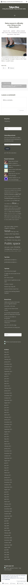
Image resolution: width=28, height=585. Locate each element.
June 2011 (6, 465)
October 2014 (7, 369)
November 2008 (8, 540)
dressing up (12, 228)
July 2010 (6, 492)
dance (9, 192)
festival (11, 194)
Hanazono (10, 196)
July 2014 (6, 376)
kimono (18, 198)
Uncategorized (8, 249)
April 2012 (6, 441)
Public (5, 209)
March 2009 (7, 530)
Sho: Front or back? (8, 277)
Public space (12, 243)
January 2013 (7, 419)
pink (17, 208)
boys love (8, 190)
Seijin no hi (6, 211)
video (16, 217)
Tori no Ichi (6, 217)
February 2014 (7, 388)
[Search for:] (13, 128)
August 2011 (7, 460)
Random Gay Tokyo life (9, 286)
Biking (11, 226)
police (19, 208)
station (14, 213)
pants (15, 208)
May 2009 (6, 525)
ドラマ (19, 251)
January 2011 (7, 477)
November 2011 (8, 453)
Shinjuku (18, 211)
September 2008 (8, 545)
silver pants (7, 247)
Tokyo (19, 216)
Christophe (19, 190)
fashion (6, 194)
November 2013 (8, 395)
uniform (13, 217)
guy (15, 231)
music (18, 203)
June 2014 (6, 378)
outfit (12, 208)
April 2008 (6, 557)
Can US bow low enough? (10, 271)
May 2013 (6, 410)
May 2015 (6, 352)
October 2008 (7, 542)
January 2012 (7, 448)
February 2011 (7, 475)
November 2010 (8, 482)
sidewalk (9, 213)
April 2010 (6, 499)
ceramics (12, 190)
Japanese (15, 198)
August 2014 (7, 374)
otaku (9, 208)
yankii (10, 219)
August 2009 (7, 518)
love (15, 200)
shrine (5, 213)
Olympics (6, 208)
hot (19, 196)
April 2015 (6, 354)
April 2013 (6, 412)
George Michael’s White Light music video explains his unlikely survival (12, 86)
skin (12, 213)
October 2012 (7, 427)
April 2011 (6, 470)
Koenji (5, 200)
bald (5, 226)
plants (19, 240)
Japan (11, 198)
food (14, 194)
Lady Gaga (12, 200)
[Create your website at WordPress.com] (14, 1)
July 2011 (6, 463)
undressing (15, 249)
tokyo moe (11, 161)
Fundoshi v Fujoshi (8, 284)
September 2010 (8, 487)
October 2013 (7, 398)
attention (16, 188)
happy (13, 196)
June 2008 (6, 552)
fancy (19, 31)
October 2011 (7, 455)
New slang (14, 240)
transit (11, 247)
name (13, 206)
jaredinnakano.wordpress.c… (11, 259)
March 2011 (7, 472)
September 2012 (8, 429)
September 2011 (8, 458)
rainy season (10, 34)
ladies (8, 200)
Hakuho (5, 196)
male (18, 200)
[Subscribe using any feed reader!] (4, 343)
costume (6, 192)
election (12, 192)
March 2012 (7, 443)
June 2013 (6, 407)
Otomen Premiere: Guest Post (11, 289)
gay (17, 194)
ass (13, 188)
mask (5, 203)
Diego (9, 165)
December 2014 (8, 364)
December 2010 (8, 480)
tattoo (15, 216)
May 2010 (6, 496)
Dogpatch (6, 228)
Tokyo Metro (16, 34)
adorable (6, 188)
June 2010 (6, 494)
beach (19, 188)
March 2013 (7, 414)
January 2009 (7, 535)
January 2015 (7, 361)
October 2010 (7, 484)
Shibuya (13, 211)
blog (5, 190)
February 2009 (7, 533)
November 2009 (8, 511)
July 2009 (6, 521)
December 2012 (8, 422)
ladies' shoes (5, 32)
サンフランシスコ (13, 251)
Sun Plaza (12, 216)
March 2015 (7, 357)
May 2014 (6, 381)
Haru (17, 231)
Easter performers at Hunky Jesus (12, 327)
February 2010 (7, 504)
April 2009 (6, 528)
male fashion (9, 237)
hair (19, 194)
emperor (16, 192)
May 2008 (6, 554)
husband (23, 31)
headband (6, 234)
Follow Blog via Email (9, 135)
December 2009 (8, 508)
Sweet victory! (6, 83)
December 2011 (8, 451)
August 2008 (7, 547)
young (12, 219)
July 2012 (6, 434)
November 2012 (8, 424)
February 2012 (7, 446)
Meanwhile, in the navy (9, 306)
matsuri (8, 203)
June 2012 (6, 436)
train (10, 217)
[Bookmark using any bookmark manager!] (12, 341)
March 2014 (7, 386)
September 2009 (8, 516)
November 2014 (8, 366)
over (18, 32)
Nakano (6, 206)
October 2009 (7, 513)
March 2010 (7, 501)
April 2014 (6, 383)
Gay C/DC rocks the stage (10, 325)
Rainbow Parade (10, 209)
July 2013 (6, 405)
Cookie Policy (7, 579)
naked (10, 206)
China (15, 190)
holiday (16, 196)
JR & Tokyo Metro (14, 234)
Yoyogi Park (16, 219)
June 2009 (6, 523)
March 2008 (7, 559)
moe (5, 240)
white (18, 217)
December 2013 (8, 393)
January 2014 (7, 390)
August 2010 (7, 489)
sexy (10, 211)
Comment (21, 110)
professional (23, 32)
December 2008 (8, 537)
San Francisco (17, 209)
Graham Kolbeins (12, 177)
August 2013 (7, 402)
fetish (14, 31)
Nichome (16, 206)
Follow (7, 148)
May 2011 (6, 468)
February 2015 (7, 359)
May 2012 (6, 439)
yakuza (7, 219)
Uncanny (17, 247)
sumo (8, 216)
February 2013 (7, 417)
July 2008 (6, 549)
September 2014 (8, 371)
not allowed (14, 32)
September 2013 (8, 400)
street (17, 213)
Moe (10, 32)
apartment (10, 188)
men (11, 203)
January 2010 (7, 506)
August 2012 (7, 431)
